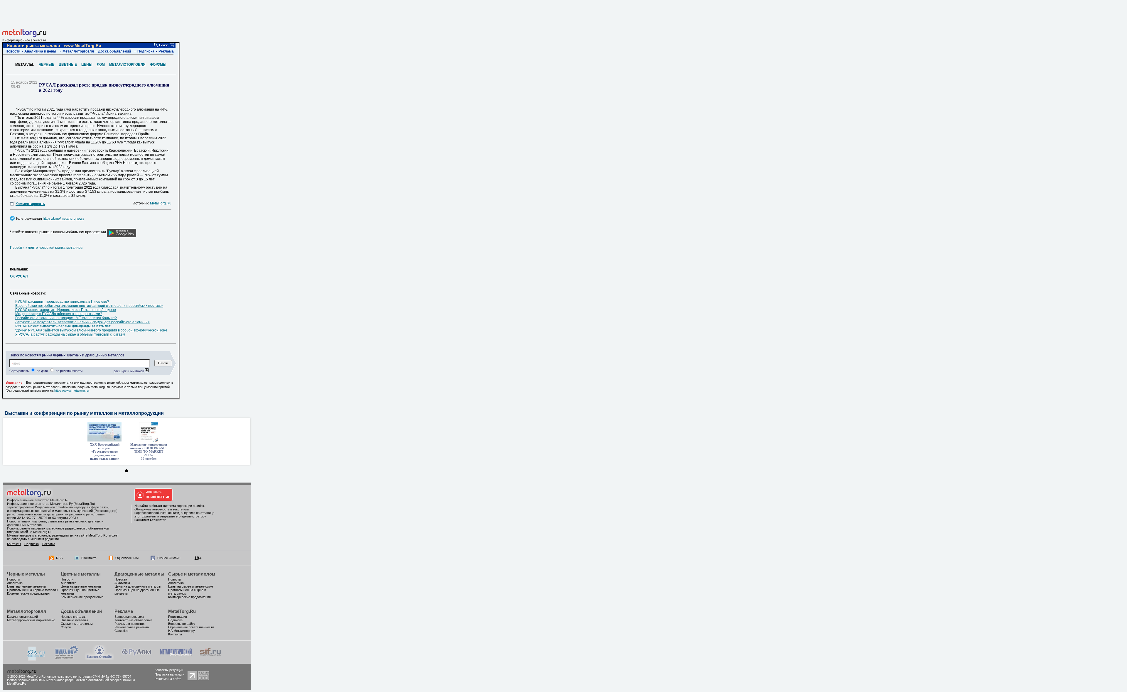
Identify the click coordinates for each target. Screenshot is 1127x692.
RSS (59, 558)
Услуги (66, 627)
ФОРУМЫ (158, 64)
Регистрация (177, 616)
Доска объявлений (114, 51)
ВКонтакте (89, 558)
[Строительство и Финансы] (210, 658)
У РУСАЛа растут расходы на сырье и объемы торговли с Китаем (70, 334)
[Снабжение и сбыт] (36, 659)
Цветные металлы (81, 573)
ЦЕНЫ (86, 64)
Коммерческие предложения (28, 593)
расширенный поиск (129, 371)
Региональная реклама (131, 627)
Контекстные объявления (133, 620)
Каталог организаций (22, 616)
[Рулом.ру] (136, 658)
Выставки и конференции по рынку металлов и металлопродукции (84, 413)
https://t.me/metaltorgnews (63, 218)
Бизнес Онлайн (168, 558)
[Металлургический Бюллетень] (176, 658)
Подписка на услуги (169, 674)
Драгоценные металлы (139, 573)
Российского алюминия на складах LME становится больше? (66, 318)
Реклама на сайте (168, 679)
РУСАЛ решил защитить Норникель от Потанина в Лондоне (65, 310)
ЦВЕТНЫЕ (68, 64)
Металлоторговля (78, 51)
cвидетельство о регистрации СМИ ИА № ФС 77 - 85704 (89, 676)
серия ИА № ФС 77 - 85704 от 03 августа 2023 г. (43, 518)
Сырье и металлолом (191, 573)
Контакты (14, 544)
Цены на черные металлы (26, 586)
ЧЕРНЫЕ (46, 64)
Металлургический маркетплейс (31, 620)
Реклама (166, 51)
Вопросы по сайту (181, 623)
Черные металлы (26, 573)
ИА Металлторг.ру (181, 630)
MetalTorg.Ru (160, 203)
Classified (121, 630)
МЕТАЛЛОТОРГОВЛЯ (127, 64)
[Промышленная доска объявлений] (66, 658)
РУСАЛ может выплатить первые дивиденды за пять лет (63, 326)
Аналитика (15, 583)
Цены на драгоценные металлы (137, 586)
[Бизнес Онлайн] (99, 658)
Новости (13, 51)
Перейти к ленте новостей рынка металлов (46, 248)
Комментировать (30, 204)
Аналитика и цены (40, 51)
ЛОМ (101, 64)
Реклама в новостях (129, 623)
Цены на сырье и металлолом (190, 586)
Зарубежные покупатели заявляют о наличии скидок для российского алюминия (82, 322)
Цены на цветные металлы (81, 586)
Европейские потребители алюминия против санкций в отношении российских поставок (89, 306)
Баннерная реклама (129, 616)
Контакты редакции (169, 670)
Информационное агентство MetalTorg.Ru (38, 500)
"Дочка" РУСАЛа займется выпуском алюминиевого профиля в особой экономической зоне (91, 330)
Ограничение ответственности (191, 627)
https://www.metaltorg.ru (71, 390)
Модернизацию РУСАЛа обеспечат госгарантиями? (58, 314)
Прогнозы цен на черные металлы (32, 590)
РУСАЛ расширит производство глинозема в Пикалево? (62, 302)
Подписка (145, 51)
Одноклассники (127, 558)
